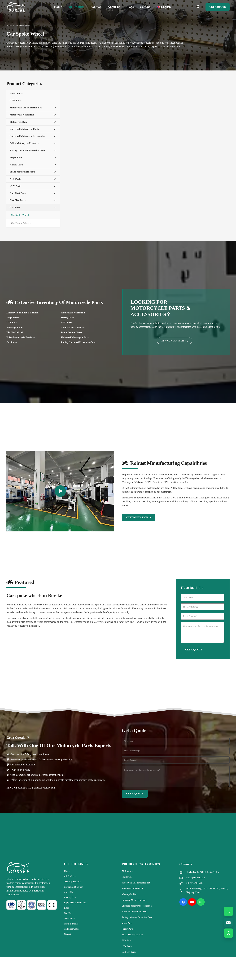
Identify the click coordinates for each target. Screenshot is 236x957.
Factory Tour (70, 897)
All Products (69, 876)
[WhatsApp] (201, 902)
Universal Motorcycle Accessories (137, 906)
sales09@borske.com (44, 787)
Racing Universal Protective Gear (78, 342)
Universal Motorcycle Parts (75, 337)
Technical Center (71, 929)
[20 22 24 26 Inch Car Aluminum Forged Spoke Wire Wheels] (149, 161)
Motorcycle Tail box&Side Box (22, 312)
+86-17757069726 (194, 883)
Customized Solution (73, 887)
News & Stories (71, 924)
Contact (67, 934)
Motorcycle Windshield (73, 312)
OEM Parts (127, 877)
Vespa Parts (12, 317)
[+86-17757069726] (182, 883)
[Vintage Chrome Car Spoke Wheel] (94, 106)
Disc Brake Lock (15, 332)
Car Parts (11, 342)
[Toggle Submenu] (54, 107)
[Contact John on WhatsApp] (228, 911)
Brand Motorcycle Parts (132, 934)
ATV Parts (66, 322)
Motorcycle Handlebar (72, 327)
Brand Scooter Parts (71, 332)
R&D (66, 908)
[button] (86, 7)
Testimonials (69, 918)
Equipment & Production (75, 902)
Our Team (68, 913)
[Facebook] (183, 902)
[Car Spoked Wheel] (149, 106)
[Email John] (228, 922)
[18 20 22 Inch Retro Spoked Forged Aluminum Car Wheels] (94, 161)
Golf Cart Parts (128, 952)
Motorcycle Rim (14, 327)
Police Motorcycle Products (20, 337)
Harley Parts (67, 317)
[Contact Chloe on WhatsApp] (228, 933)
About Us (68, 892)
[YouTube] (192, 902)
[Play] (60, 491)
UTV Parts (12, 322)
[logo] (16, 7)
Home (67, 871)
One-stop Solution (72, 881)
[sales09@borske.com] (182, 877)
